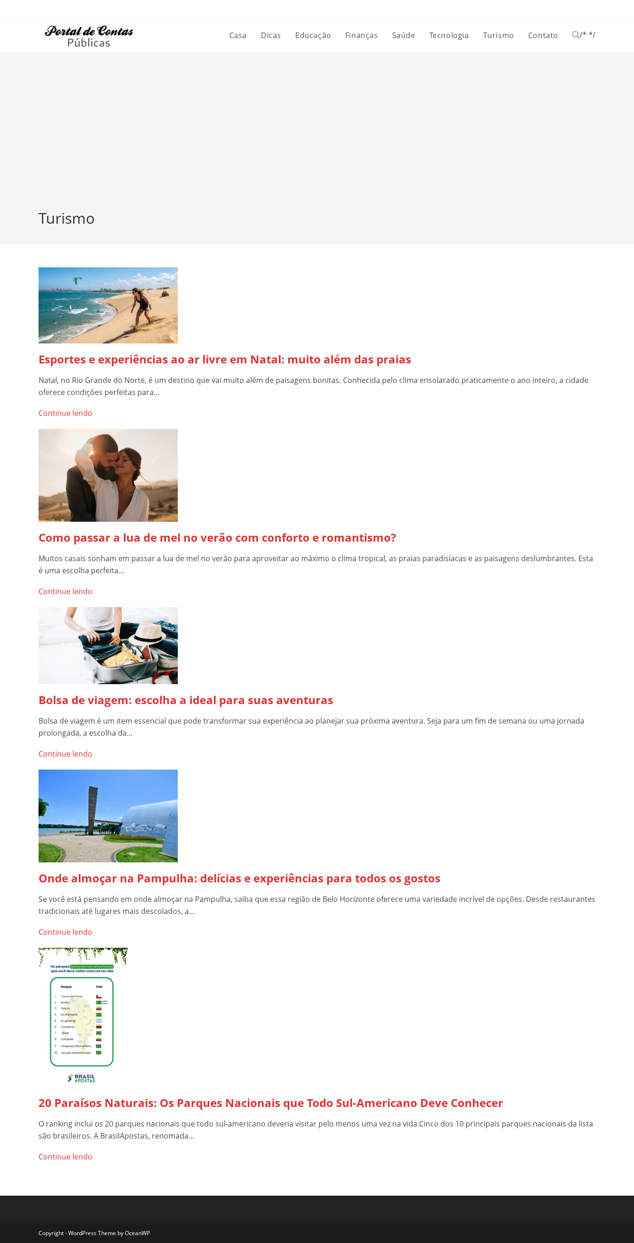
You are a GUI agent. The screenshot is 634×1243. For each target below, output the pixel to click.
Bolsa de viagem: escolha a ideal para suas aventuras (186, 699)
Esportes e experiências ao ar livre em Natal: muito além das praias (225, 359)
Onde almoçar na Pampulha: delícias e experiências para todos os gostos (239, 878)
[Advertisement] (317, 138)
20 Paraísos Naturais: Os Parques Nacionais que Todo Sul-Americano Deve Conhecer (271, 1102)
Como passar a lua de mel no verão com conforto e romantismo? (217, 537)
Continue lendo (65, 413)
